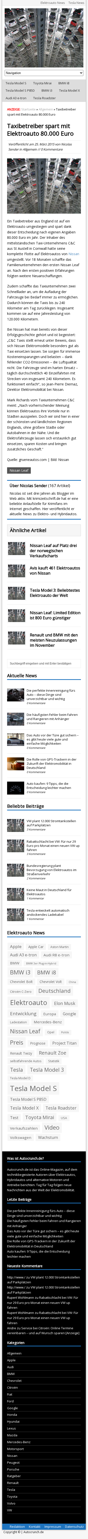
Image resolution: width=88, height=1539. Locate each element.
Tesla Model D (20, 1078)
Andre (11, 1328)
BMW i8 (63, 83)
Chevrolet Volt (51, 981)
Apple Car (36, 946)
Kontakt (34, 1526)
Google (69, 1013)
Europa (49, 1013)
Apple (16, 946)
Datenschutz (74, 1526)
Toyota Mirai (42, 83)
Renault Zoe (52, 1052)
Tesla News (76, 3)
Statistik (53, 1061)
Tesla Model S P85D (20, 90)
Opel (50, 1032)
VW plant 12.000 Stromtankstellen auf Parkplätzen (51, 823)
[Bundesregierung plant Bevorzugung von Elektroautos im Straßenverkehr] (15, 874)
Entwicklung (23, 1013)
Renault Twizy (21, 1053)
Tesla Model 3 (47, 1069)
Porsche (13, 1469)
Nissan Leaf (19, 470)
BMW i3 (47, 90)
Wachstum (48, 1137)
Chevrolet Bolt (21, 981)
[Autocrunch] (44, 38)
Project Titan (64, 1043)
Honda (12, 1414)
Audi (10, 1367)
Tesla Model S (16, 83)
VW (9, 1510)
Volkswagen (20, 1137)
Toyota (12, 1496)
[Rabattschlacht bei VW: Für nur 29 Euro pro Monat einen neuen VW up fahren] (15, 850)
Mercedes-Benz (48, 1021)
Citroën (12, 1387)
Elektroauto (28, 1002)
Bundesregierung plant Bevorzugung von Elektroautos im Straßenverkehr (52, 869)
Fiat (9, 1394)
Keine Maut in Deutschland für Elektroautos (49, 892)
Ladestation (18, 1022)
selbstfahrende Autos (25, 1061)
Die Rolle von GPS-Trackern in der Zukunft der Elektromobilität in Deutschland (52, 763)
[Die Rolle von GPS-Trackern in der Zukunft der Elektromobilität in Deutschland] (15, 767)
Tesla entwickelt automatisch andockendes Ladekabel (48, 912)
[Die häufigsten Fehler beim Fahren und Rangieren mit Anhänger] (15, 723)
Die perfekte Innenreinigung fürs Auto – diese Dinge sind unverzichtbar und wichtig (51, 694)
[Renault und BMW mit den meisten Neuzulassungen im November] (16, 641)
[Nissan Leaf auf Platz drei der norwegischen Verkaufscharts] (16, 552)
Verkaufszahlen (24, 1128)
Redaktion (17, 1526)
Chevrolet (14, 1380)
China (72, 982)
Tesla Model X (69, 90)
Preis (16, 1042)
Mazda (12, 1435)
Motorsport (15, 1449)
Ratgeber (14, 1476)
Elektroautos (65, 1174)
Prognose (37, 1043)
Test (14, 1117)
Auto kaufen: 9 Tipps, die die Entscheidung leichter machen (49, 785)
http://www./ (16, 1277)
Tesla (16, 1069)
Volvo (11, 1503)
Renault (13, 1483)
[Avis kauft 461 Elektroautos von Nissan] (16, 574)
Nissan (73, 253)
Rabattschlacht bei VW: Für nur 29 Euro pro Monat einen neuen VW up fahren (53, 845)
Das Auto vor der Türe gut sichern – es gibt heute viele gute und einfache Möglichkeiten (53, 739)
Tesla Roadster (44, 98)
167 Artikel (59, 485)
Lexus (11, 1428)
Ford (10, 1401)
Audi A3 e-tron (16, 98)
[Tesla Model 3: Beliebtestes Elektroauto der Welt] (16, 596)
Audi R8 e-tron (56, 954)
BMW (14, 963)
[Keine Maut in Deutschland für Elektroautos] (15, 898)
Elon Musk (64, 1003)
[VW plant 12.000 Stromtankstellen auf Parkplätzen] (15, 829)
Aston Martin (59, 947)
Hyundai (13, 1421)
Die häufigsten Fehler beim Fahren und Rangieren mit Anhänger (52, 716)
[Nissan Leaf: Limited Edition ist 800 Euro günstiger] (16, 619)
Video (51, 1127)
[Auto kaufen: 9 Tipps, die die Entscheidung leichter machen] (15, 792)
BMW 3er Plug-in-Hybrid (41, 963)
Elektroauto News (53, 3)
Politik (65, 1032)
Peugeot (13, 1462)
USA (64, 1118)
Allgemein (30, 149)
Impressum (52, 1526)
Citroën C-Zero (21, 992)
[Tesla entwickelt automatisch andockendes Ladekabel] (15, 919)
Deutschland (54, 990)
